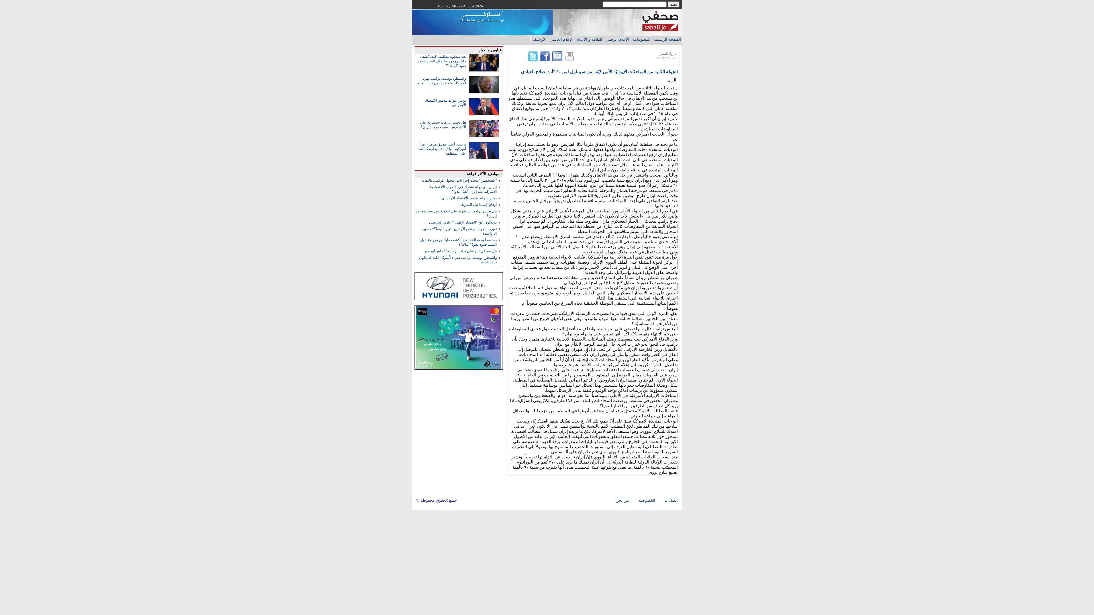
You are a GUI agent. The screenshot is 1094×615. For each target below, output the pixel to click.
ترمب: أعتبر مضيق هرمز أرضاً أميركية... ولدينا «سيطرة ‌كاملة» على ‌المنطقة (442, 148)
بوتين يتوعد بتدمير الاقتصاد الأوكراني (469, 198)
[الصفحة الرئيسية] (660, 29)
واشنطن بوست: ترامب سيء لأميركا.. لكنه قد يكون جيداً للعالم (441, 80)
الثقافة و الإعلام (589, 39)
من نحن (622, 500)
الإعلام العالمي (561, 39)
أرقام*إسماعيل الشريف (478, 204)
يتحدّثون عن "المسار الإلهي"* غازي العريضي (463, 222)
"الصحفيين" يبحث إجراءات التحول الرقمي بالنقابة (459, 180)
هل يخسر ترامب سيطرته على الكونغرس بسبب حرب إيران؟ (443, 124)
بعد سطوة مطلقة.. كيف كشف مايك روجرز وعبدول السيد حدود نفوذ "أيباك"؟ (442, 61)
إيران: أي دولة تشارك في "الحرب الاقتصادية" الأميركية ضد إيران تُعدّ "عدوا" (462, 189)
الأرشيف (539, 39)
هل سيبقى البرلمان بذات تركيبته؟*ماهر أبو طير (460, 251)
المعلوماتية (641, 39)
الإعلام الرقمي (617, 39)
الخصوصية (646, 500)
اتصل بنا (671, 500)
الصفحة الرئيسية (667, 39)
